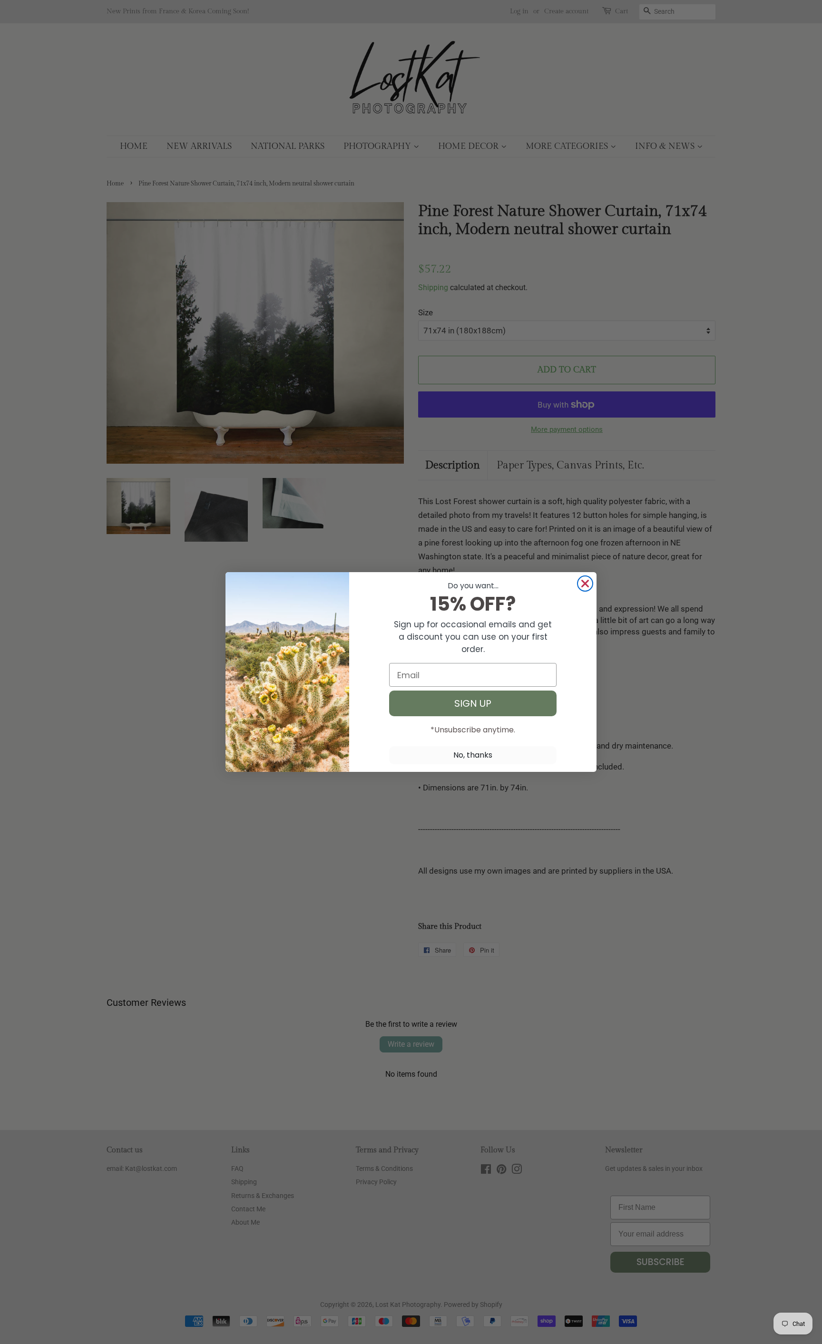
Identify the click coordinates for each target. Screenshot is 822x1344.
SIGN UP (472, 703)
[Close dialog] (585, 583)
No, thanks (472, 755)
